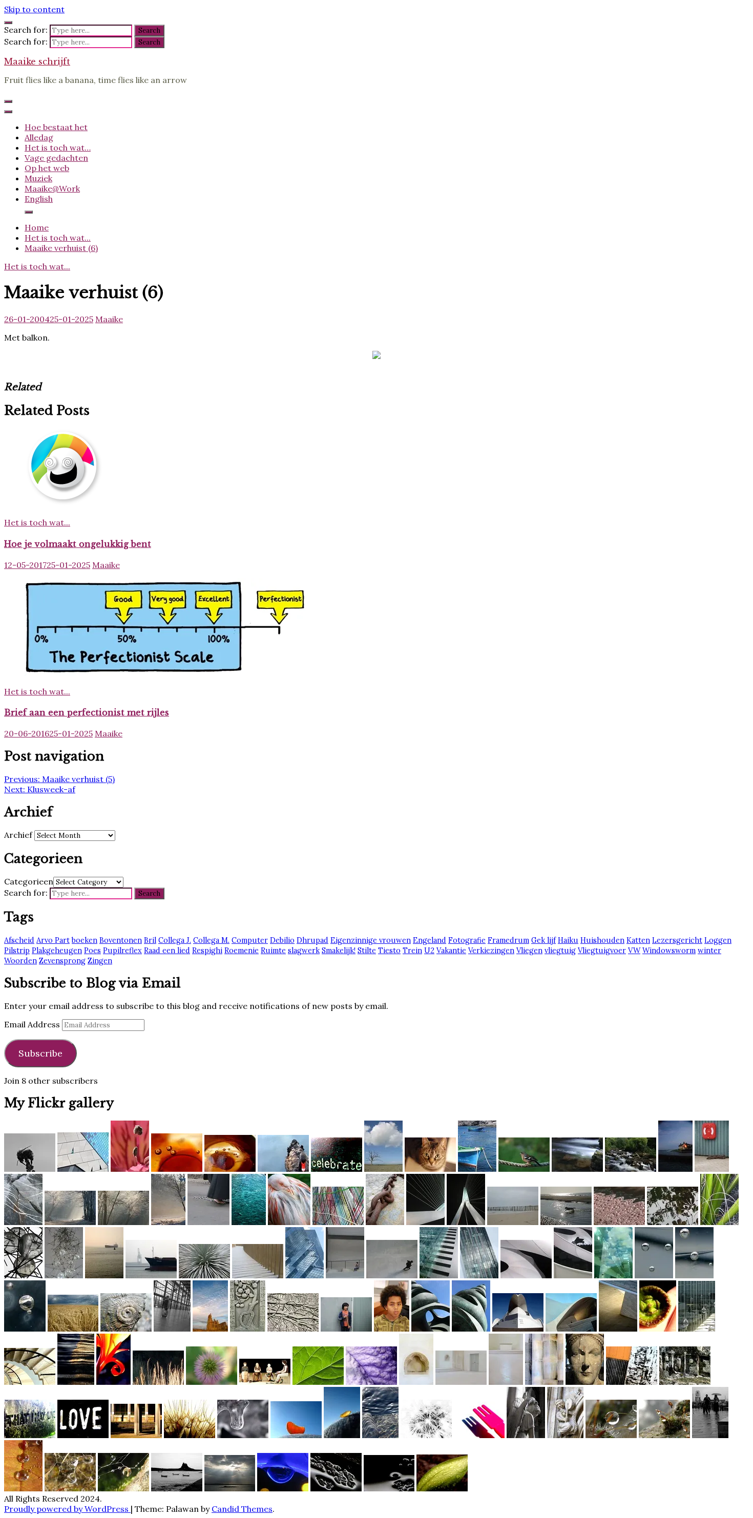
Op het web (47, 168)
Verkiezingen (491, 950)
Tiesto (389, 950)
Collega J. (174, 940)
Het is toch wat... (37, 266)
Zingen (100, 960)
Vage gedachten (56, 158)
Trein (412, 950)
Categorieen (28, 881)
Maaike (109, 319)
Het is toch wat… (58, 147)
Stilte (367, 950)
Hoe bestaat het (56, 127)
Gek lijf (543, 940)
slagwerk (304, 950)
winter (709, 950)
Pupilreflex (122, 950)
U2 (429, 950)
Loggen (717, 940)
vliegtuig (560, 950)
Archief (18, 835)
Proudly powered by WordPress (67, 1509)
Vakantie (451, 950)
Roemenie (241, 950)
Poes (92, 950)
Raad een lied (167, 950)
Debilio (282, 940)
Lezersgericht (677, 940)
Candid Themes (242, 1509)
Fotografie (467, 940)
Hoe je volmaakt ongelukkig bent (77, 544)
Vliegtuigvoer (602, 950)
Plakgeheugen (57, 950)
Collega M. (211, 940)
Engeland (429, 940)
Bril (150, 940)
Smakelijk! (338, 950)
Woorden (20, 960)
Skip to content (34, 9)
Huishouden (602, 940)
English (39, 199)
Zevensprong (62, 960)
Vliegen (529, 950)
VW (634, 950)
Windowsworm (669, 950)
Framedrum (508, 940)
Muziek (38, 178)
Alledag (39, 137)
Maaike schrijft (37, 61)
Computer (250, 940)
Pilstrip (17, 950)
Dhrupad (312, 940)
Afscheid (19, 940)
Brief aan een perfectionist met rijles (86, 712)
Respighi (207, 950)
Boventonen (120, 940)
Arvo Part (53, 940)
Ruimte (273, 950)
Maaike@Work (52, 188)
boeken (84, 940)
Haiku (568, 940)
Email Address (33, 1024)
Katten (638, 940)
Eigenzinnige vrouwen (370, 940)
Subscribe (40, 1053)
